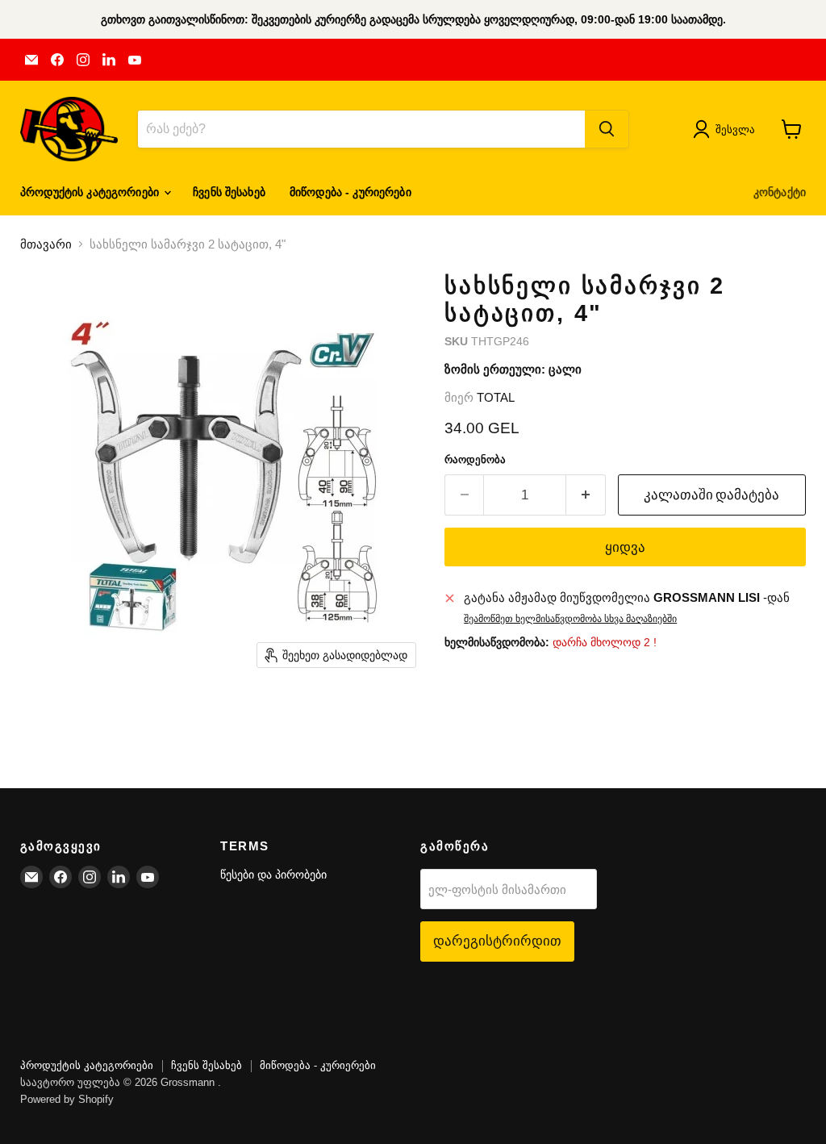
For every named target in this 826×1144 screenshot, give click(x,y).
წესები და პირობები (273, 874)
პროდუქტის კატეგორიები (91, 192)
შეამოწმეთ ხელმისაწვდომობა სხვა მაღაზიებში (570, 618)
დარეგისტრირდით (497, 941)
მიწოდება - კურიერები (350, 192)
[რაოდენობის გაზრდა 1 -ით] (586, 495)
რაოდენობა (475, 459)
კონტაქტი (779, 192)
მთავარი (46, 244)
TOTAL (496, 397)
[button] (727, 129)
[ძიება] (606, 129)
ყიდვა (625, 547)
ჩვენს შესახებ (229, 192)
